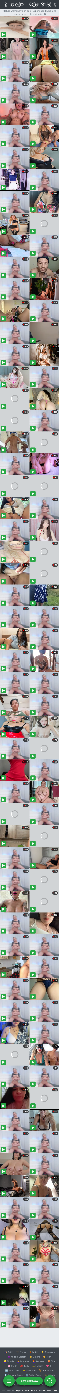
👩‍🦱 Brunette (23, 1361)
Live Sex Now (29, 1380)
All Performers (45, 1390)
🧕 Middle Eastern (17, 1356)
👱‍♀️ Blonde (9, 1361)
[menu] (9, 1381)
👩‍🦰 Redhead (38, 1361)
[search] (50, 1381)
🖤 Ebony (21, 1352)
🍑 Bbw (51, 1361)
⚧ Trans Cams (46, 1370)
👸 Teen (47, 1356)
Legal (55, 1390)
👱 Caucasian (48, 1352)
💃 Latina (33, 1352)
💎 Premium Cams (13, 1375)
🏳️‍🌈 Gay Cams (29, 1370)
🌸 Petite (12, 1366)
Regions (19, 1390)
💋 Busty (24, 1366)
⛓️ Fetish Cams (33, 1375)
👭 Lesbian (37, 1366)
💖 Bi (48, 1366)
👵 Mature (34, 1356)
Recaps (34, 1390)
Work (27, 1390)
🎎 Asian (8, 1352)
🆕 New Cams (12, 1370)
